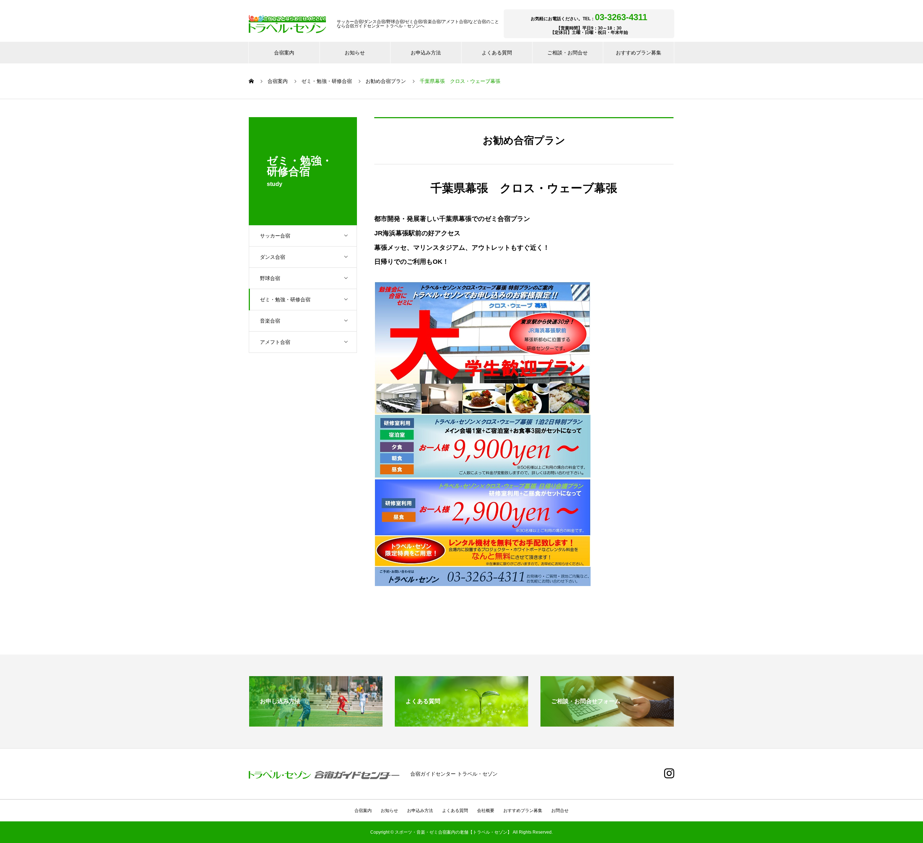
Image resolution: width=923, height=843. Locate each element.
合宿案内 (284, 53)
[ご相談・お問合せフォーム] (607, 723)
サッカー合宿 (275, 236)
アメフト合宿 (275, 342)
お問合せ (560, 810)
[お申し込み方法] (316, 723)
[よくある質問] (461, 723)
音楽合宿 (270, 321)
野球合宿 (270, 278)
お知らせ (355, 53)
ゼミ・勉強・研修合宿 (285, 299)
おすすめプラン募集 (638, 53)
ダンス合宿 (272, 257)
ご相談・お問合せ (567, 53)
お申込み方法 (426, 53)
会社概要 (485, 810)
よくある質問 (497, 53)
